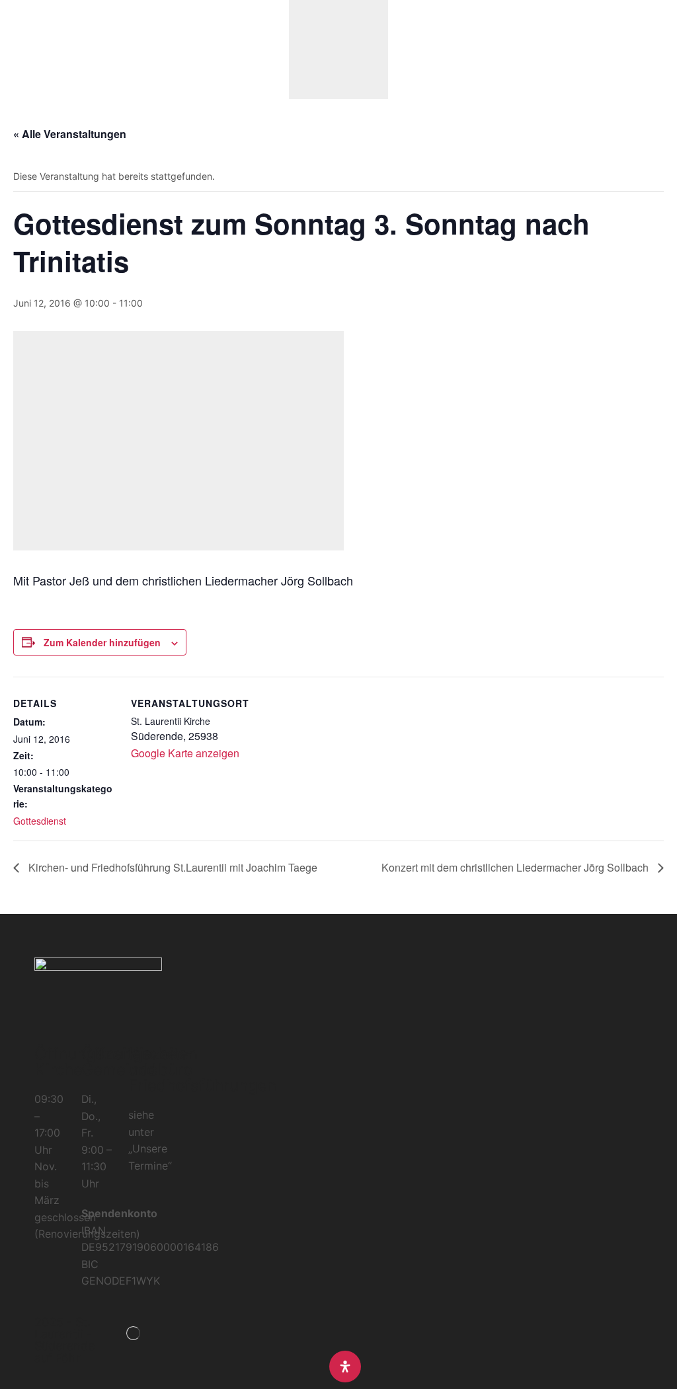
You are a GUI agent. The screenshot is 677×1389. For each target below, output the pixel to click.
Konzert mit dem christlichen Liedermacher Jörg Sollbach (516, 867)
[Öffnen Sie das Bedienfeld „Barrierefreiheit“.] (345, 1366)
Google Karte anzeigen (185, 753)
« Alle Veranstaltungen (69, 133)
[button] (16, 50)
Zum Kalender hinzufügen (102, 642)
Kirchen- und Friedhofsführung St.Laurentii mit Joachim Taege (171, 867)
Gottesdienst (39, 820)
